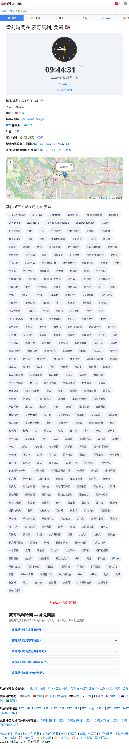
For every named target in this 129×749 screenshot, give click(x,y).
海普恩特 (53, 446)
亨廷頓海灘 (73, 230)
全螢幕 (64, 84)
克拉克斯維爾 (94, 246)
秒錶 (25, 733)
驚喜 (106, 574)
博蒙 (86, 270)
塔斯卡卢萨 (15, 310)
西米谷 (104, 526)
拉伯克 (106, 366)
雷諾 (11, 574)
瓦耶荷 (12, 462)
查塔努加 (84, 406)
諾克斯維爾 (55, 534)
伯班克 (12, 246)
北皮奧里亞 (88, 262)
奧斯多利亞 (88, 318)
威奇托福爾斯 (75, 326)
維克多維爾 (29, 486)
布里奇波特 (15, 350)
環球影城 (114, 454)
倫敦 (43, 688)
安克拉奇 (27, 334)
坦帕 (39, 294)
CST (81, 66)
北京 (110, 688)
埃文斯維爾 (88, 294)
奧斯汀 (104, 318)
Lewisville (14, 222)
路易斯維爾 (99, 542)
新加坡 (75, 688)
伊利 (41, 238)
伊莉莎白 (77, 238)
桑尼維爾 (13, 422)
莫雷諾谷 (105, 510)
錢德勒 (28, 558)
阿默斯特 (112, 566)
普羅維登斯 (90, 390)
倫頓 (39, 246)
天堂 (89, 310)
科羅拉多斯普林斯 (60, 470)
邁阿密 (85, 550)
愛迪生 (12, 366)
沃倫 (98, 430)
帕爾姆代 (67, 350)
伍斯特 (92, 238)
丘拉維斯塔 (15, 230)
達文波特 (70, 550)
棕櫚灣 (12, 430)
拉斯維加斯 (36, 374)
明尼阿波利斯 (32, 390)
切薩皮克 (58, 254)
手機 (51, 366)
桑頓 (49, 422)
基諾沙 (71, 302)
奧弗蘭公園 (55, 318)
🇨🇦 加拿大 (112, 696)
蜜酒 (72, 526)
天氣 (82, 17)
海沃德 (68, 446)
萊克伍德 (65, 518)
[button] (64, 175)
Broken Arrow (17, 214)
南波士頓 (27, 270)
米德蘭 (94, 470)
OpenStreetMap (108, 197)
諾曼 (70, 534)
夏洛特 (59, 310)
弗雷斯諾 (74, 358)
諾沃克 (83, 534)
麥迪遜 (52, 582)
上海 (102, 688)
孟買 (125, 688)
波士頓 (68, 438)
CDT (39, 137)
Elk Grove (37, 214)
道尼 (27, 550)
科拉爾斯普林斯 (17, 470)
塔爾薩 (31, 310)
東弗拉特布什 (79, 398)
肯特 (58, 502)
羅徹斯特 (13, 494)
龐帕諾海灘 (15, 590)
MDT (62, 150)
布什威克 (46, 342)
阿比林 (115, 558)
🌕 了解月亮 (61, 737)
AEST (117, 708)
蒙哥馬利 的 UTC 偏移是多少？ (30, 662)
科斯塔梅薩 (38, 470)
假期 (13, 737)
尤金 (114, 334)
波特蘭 (101, 438)
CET (38, 708)
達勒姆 (40, 550)
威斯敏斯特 (95, 326)
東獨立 (28, 406)
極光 (25, 430)
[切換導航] (125, 3)
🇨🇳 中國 (37, 696)
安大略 (43, 334)
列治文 (114, 254)
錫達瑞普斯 (62, 558)
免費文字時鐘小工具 (107, 720)
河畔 (44, 438)
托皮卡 (64, 366)
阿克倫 (101, 558)
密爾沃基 (86, 334)
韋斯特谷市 (46, 574)
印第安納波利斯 (52, 278)
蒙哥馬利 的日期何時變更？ (28, 672)
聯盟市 (45, 502)
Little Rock (33, 222)
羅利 (112, 486)
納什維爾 (27, 478)
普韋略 (106, 390)
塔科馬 (45, 310)
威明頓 (111, 326)
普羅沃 (73, 390)
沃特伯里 (13, 438)
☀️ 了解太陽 (43, 737)
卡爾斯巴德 (15, 278)
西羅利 (12, 534)
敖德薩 (83, 374)
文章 (5, 737)
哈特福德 (42, 286)
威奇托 (57, 326)
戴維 (39, 366)
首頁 (4, 10)
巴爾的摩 (30, 342)
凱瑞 (44, 254)
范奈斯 (59, 510)
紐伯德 (59, 478)
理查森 (83, 454)
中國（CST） (96, 708)
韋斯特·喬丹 (27, 574)
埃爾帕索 (30, 302)
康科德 (26, 358)
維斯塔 (45, 486)
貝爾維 (33, 542)
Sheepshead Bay (85, 222)
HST (54, 144)
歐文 (60, 430)
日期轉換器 (122, 733)
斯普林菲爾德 (16, 382)
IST (84, 708)
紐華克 (106, 478)
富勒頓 (101, 334)
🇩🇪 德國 (74, 696)
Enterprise (73, 214)
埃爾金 (45, 302)
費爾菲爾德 (62, 542)
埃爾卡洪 (13, 302)
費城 (46, 542)
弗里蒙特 (58, 358)
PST (66, 144)
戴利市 (26, 366)
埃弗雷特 (70, 294)
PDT (68, 150)
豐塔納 (111, 534)
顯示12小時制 (64, 89)
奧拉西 (71, 318)
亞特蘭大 (56, 230)
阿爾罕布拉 (33, 566)
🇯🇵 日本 (86, 696)
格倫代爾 (13, 414)
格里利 (80, 414)
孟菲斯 (12, 334)
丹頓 (41, 230)
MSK (5, 712)
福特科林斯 (71, 462)
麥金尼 (66, 582)
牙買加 (52, 454)
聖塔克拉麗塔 (65, 494)
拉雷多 (68, 374)
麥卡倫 (38, 582)
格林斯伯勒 (31, 414)
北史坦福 (30, 262)
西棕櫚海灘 (88, 526)
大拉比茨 (74, 310)
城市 (12, 10)
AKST (35, 144)
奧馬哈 (43, 326)
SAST (126, 708)
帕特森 (83, 350)
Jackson (113, 214)
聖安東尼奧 (102, 494)
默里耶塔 (103, 582)
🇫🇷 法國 (98, 696)
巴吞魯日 (13, 342)
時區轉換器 (106, 733)
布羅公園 (98, 342)
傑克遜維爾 (55, 246)
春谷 (60, 390)
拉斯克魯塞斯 (16, 374)
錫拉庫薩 (44, 558)
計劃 (39, 534)
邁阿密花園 (102, 550)
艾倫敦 (85, 502)
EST (48, 144)
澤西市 (26, 454)
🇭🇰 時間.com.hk (11, 3)
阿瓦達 (50, 566)
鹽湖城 (12, 582)
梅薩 (112, 422)
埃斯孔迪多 (106, 294)
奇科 (100, 310)
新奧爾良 (86, 382)
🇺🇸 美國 (25, 696)
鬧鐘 (17, 733)
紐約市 (92, 478)
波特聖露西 (85, 438)
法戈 (56, 438)
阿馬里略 (96, 566)
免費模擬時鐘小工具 (52, 720)
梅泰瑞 (78, 422)
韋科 (80, 574)
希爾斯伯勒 (50, 350)
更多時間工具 (69, 733)
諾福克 (97, 534)
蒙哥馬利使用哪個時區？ (26, 640)
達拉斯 (54, 550)
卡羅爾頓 (32, 278)
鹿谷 (25, 582)
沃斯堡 (111, 430)
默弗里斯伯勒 (84, 582)
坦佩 (11, 294)
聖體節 (31, 502)
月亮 (59, 17)
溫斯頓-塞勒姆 (101, 446)
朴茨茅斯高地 (44, 398)
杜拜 (84, 688)
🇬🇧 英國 (62, 696)
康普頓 (12, 358)
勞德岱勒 (13, 262)
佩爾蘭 (26, 246)
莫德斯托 (89, 510)
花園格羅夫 (15, 510)
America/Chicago (33, 119)
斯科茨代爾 (50, 382)
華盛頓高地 (48, 518)
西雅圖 (26, 534)
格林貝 (47, 414)
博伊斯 (59, 270)
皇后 (39, 462)
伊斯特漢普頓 (58, 238)
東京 (50, 688)
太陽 (35, 17)
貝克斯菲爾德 (16, 542)
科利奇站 (105, 462)
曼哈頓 (12, 398)
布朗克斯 (63, 342)
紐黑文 (12, 486)
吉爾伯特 (13, 286)
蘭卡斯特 (46, 526)
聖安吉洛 (84, 494)
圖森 (112, 286)
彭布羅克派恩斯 (95, 358)
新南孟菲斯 (69, 382)
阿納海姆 (65, 566)
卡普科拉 (100, 270)
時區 (14, 708)
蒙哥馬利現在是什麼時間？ (28, 629)
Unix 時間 (6, 733)
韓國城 (93, 574)
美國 (21, 113)
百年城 (26, 462)
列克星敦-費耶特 (95, 254)
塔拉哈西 (103, 302)
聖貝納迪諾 (15, 502)
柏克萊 (68, 406)
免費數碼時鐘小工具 (80, 720)
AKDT (41, 150)
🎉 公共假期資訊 (82, 737)
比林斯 (73, 430)
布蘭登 (113, 342)
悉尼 (117, 688)
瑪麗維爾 (98, 454)
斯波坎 (33, 382)
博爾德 (73, 270)
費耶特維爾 (81, 542)
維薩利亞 (82, 486)
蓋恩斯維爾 (97, 518)
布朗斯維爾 (81, 342)
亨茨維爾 (105, 230)
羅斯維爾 (30, 494)
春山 (49, 390)
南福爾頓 (44, 270)
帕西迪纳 (98, 350)
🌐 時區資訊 (102, 737)
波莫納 (115, 438)
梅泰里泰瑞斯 (96, 422)
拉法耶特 (53, 374)
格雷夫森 (96, 414)
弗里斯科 (42, 358)
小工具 (10, 720)
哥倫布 (57, 286)
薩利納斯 (13, 526)
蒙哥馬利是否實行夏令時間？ (29, 651)
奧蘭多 (28, 326)
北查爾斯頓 (69, 262)
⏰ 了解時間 (26, 737)
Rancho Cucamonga (57, 222)
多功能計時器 (50, 733)
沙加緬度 (30, 438)
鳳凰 (117, 574)
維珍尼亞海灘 (63, 486)
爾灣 (39, 454)
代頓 (30, 238)
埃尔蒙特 (53, 294)
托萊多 (78, 366)
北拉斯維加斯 (49, 262)
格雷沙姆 (112, 414)
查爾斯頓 (100, 406)
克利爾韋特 (73, 246)
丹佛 (30, 230)
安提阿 (71, 334)
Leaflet (94, 197)
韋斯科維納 (65, 574)
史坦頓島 (86, 278)
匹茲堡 (104, 262)
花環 (30, 510)
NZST (14, 712)
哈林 (27, 286)
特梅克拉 (67, 454)
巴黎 (58, 688)
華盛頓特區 (29, 518)
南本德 (12, 270)
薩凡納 (113, 518)
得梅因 (113, 358)
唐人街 (87, 286)
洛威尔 (24, 446)
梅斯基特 (63, 422)
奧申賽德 (13, 326)
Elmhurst (55, 214)
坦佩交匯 (25, 294)
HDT (55, 150)
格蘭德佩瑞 (64, 414)
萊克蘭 (80, 518)
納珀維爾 (44, 478)
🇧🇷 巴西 (10, 700)
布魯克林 (32, 350)
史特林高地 (104, 278)
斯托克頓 (98, 374)
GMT (30, 708)
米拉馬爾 (110, 470)
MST (60, 144)
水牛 (86, 430)
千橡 (117, 262)
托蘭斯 (92, 366)
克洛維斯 (13, 254)
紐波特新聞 (76, 478)
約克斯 (12, 478)
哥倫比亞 (72, 286)
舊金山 (71, 502)
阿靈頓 (80, 566)
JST (109, 708)
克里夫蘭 (30, 254)
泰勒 (11, 446)
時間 (11, 17)
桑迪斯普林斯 (32, 422)
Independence (94, 214)
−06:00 (27, 125)
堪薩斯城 (86, 302)
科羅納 (80, 470)
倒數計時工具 (88, 733)
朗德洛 (26, 398)
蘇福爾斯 (30, 526)
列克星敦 (74, 254)
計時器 (35, 733)
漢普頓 (12, 454)
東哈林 (61, 398)
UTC (8, 125)
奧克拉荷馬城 (16, 318)
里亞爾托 (13, 558)
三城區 (105, 222)
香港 (66, 688)
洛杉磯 (38, 446)
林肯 (56, 406)
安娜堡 (57, 334)
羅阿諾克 (46, 494)
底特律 (113, 350)
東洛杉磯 (13, 406)
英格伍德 (44, 510)
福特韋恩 (89, 462)
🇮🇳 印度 (49, 696)
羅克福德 (98, 486)
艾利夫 (99, 502)
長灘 (89, 558)
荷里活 (73, 510)
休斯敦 (106, 238)
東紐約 (43, 406)
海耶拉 (83, 446)
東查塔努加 (99, 398)
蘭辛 (60, 526)
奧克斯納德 (36, 318)
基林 (58, 302)
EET (77, 708)
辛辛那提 (13, 550)
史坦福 (71, 278)
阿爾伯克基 (15, 566)
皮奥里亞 (53, 462)
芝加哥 (113, 502)
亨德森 (90, 230)
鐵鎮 (77, 558)
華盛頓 (12, 518)
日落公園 (13, 390)
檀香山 (47, 430)
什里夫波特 (15, 238)
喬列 (100, 286)
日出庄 (101, 382)
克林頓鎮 (112, 246)
